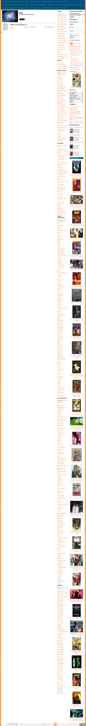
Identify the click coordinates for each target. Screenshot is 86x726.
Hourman (59, 481)
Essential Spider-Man (62, 272)
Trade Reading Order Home (72, 724)
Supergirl (59, 556)
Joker (58, 490)
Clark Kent (59, 432)
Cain (58, 427)
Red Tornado (60, 530)
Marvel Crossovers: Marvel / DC (61, 102)
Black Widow (60, 239)
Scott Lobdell (60, 681)
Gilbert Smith (78, 137)
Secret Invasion (60, 131)
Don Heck (59, 607)
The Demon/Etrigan (61, 567)
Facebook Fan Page (38, 724)
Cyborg (59, 438)
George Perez (60, 621)
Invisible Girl (60, 299)
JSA (58, 493)
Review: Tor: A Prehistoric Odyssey (73, 108)
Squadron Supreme (61, 359)
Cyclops (59, 257)
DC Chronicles (60, 174)
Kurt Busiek (60, 654)
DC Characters (74, 55)
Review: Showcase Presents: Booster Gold (76, 652)
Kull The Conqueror (61, 308)
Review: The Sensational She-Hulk (76, 670)
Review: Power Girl (76, 586)
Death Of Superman (61, 188)
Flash (58, 456)
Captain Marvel (60, 253)
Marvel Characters (75, 51)
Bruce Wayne (60, 425)
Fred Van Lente (60, 614)
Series (81, 51)
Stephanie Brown (61, 553)
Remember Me (74, 35)
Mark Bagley (60, 658)
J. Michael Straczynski (62, 631)
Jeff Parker (59, 635)
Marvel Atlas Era (61, 19)
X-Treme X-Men (61, 396)
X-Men (58, 385)
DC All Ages (60, 167)
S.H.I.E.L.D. (60, 346)
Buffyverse (59, 51)
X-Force (59, 382)
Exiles (58, 278)
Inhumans (59, 295)
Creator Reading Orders (8, 1)
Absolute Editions (61, 149)
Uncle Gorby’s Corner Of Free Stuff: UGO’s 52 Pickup (76, 634)
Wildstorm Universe (62, 42)
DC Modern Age (61, 38)
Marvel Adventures (61, 86)
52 (57, 147)
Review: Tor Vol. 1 (76, 462)
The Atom (59, 565)
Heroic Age (59, 81)
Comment (11, 28)
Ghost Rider (60, 285)
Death (58, 442)
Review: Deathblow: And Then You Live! (76, 706)
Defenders (59, 262)
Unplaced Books (61, 58)
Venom (58, 371)
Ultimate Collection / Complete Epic (62, 138)
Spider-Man (60, 355)
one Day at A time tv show (75, 106)
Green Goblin (60, 287)
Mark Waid (59, 661)
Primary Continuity (62, 15)
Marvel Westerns (61, 129)
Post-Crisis (65, 31)
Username (71, 27)
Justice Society (60, 497)
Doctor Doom (60, 264)
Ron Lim (59, 674)
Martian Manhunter (61, 513)
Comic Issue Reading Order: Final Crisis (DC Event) (76, 600)
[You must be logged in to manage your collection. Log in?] (9, 25)
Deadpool (59, 260)
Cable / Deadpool (61, 248)
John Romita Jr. (60, 649)
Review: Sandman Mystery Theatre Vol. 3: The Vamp (76, 256)
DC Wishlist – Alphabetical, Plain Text (11, 4)
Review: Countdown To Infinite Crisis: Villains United (76, 395)
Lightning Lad (60, 508)
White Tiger (60, 376)
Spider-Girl (59, 353)
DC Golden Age (61, 33)
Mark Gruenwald (61, 659)
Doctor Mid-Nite (61, 447)
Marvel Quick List (62, 28)
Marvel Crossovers (61, 100)
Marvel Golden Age (62, 17)
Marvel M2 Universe (62, 112)
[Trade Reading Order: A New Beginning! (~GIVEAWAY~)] (76, 86)
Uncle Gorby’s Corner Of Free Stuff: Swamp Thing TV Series (76, 357)
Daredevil (59, 258)
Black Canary (60, 418)
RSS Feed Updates (77, 43)
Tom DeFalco (60, 689)
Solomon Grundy (61, 546)
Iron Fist (59, 301)
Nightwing (59, 518)
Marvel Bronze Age (62, 22)
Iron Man (59, 302)
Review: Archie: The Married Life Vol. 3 (76, 497)
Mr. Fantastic (60, 322)
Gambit (59, 283)
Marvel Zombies (61, 315)
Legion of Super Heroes (62, 504)
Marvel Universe (61, 14)
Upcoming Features (35, 8)
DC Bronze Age (61, 36)
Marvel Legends (61, 110)
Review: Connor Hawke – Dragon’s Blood (76, 338)
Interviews (81, 62)
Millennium (60, 208)
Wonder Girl (60, 579)
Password (71, 31)
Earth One (59, 191)
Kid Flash (59, 499)
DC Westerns (60, 186)
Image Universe (60, 45)
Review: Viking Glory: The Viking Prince (76, 320)
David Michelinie (61, 605)
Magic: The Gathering (62, 66)
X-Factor (59, 380)
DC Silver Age (61, 35)
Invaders (59, 297)
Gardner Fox (60, 615)
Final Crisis (59, 195)
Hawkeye (59, 288)
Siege (58, 132)
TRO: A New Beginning (76, 87)
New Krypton (60, 210)
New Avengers (60, 327)
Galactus (59, 281)
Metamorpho (60, 516)
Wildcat (59, 578)
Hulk (58, 292)
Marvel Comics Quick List (54, 4)
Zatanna (59, 583)
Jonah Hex (59, 492)
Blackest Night (60, 155)
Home (27, 4)
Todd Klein (59, 688)
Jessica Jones (60, 304)
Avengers (59, 232)
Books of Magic (61, 157)
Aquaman (59, 411)
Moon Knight (60, 320)
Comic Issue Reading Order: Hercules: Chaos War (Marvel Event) (76, 207)
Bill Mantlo (60, 594)
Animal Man (60, 409)
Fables (58, 52)
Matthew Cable (60, 515)
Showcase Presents (61, 214)
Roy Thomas (60, 677)
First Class (59, 79)
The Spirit (59, 574)
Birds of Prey (60, 416)
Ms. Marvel (59, 323)
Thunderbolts (60, 369)
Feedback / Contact (58, 8)
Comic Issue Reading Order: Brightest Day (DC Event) (76, 479)
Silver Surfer (60, 352)
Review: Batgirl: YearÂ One (76, 445)
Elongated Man (60, 452)
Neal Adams (60, 667)
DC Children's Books (62, 173)
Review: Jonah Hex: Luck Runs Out (76, 551)
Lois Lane (59, 509)
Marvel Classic (60, 93)
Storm (58, 360)
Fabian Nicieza (60, 610)
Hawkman (59, 478)
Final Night (59, 196)
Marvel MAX (60, 115)
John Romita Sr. (60, 651)
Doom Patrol (60, 449)
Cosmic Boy (60, 437)
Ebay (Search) (27, 27)
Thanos (59, 364)
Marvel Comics (73, 50)
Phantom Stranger (61, 523)
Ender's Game (60, 63)
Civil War (59, 76)
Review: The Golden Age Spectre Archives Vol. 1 (76, 175)
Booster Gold (60, 423)
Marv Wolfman (60, 663)
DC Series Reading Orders (48, 1)
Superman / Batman (61, 560)
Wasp (58, 374)
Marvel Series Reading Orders (68, 4)
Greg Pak (59, 626)
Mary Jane (59, 316)
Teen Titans (60, 563)
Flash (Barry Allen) (61, 458)
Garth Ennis (60, 617)
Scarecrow (59, 544)
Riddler (59, 534)
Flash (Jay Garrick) (61, 460)
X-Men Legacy (60, 392)
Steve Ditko (60, 684)
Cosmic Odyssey (61, 159)
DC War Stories (60, 184)
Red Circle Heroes (61, 212)
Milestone (59, 206)
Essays (76, 60)
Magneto (59, 311)
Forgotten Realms (61, 64)
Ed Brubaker (60, 608)
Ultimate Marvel (61, 26)
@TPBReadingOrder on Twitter (26, 724)
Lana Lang (59, 502)
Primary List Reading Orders (9, 8)
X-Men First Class (61, 389)
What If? (59, 141)
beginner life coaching (74, 117)
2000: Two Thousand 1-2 (19, 25)
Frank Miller (60, 612)
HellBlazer (59, 479)
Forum (23, 4)
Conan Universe (61, 47)
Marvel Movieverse (61, 117)
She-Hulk (59, 350)
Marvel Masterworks (62, 113)
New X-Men (60, 330)
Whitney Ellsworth (61, 693)
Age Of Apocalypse (61, 74)
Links (66, 8)
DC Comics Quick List (35, 1)
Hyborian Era (60, 85)
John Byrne (59, 645)
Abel (58, 404)
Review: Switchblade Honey (76, 618)
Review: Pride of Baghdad (77, 286)
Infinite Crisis (60, 203)
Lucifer (59, 511)
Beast (58, 234)
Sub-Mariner (60, 362)
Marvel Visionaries (61, 127)
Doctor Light (60, 445)
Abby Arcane (60, 402)
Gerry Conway (60, 623)
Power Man (59, 336)
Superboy (59, 555)
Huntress (59, 483)
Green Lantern (60, 463)
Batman (59, 414)
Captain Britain (60, 251)
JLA (58, 486)
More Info (11, 27)
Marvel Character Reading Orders (38, 4)
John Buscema (60, 644)
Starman (59, 549)
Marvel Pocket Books (62, 120)
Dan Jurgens (60, 603)
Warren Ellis (60, 691)
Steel (58, 551)
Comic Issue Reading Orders (75, 64)
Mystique (59, 325)
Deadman (59, 440)
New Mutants (60, 329)
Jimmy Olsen (60, 485)
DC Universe (60, 29)
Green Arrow (60, 461)
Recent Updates (20, 8)
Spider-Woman (60, 357)
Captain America (61, 250)
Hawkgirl (59, 476)
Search (27, 8)
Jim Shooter (60, 640)
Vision (58, 373)
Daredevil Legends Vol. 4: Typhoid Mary (75, 114)
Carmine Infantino (61, 598)
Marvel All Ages (61, 88)
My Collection (80, 4)
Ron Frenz (59, 672)
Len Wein (59, 656)
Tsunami (59, 136)
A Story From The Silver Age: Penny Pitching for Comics (76, 515)
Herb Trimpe (60, 628)
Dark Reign (59, 78)
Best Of (59, 154)
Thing (58, 366)
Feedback (71, 69)
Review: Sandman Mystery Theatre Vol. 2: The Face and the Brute (76, 376)
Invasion (59, 205)
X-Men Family (60, 387)
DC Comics (72, 53)
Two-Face (59, 576)
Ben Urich (59, 235)
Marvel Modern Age (62, 24)
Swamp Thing (60, 562)
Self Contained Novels (62, 68)
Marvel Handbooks (61, 106)
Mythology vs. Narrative (76, 269)
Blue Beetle (60, 421)
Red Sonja (59, 341)
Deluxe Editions (61, 189)
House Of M (60, 83)
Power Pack (59, 338)
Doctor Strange (60, 267)
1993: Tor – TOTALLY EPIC (75, 121)
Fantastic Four (60, 279)
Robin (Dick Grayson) (62, 537)
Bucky (58, 243)
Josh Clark (77, 152)
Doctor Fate (60, 444)
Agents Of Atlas (60, 221)
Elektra (59, 271)
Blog (70, 57)
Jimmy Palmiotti (61, 638)
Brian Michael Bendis (62, 596)
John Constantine (61, 488)
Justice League (60, 495)
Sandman (59, 539)
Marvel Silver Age (62, 21)
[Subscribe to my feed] (71, 45)
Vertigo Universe (61, 40)
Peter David (60, 670)
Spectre (59, 548)
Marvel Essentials (61, 105)
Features (76, 62)
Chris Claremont (61, 600)
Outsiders (59, 520)
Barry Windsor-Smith (62, 593)
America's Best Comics (62, 54)
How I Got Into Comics (76, 238)
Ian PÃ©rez (77, 129)
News (72, 62)
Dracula (59, 269)
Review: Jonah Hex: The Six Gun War (76, 533)
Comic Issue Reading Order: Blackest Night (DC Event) (76, 719)
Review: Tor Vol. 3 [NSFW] (77, 122)
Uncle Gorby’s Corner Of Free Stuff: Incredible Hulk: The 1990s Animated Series (76, 428)
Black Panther (60, 237)
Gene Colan (60, 619)
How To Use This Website (47, 8)
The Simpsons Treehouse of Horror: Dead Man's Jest (75, 134)
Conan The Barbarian (62, 255)
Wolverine (59, 378)
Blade (58, 241)
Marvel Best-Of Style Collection (62, 91)
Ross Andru (59, 675)
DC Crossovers (60, 179)
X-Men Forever (60, 390)
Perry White (60, 522)
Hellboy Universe (61, 49)
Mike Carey (60, 665)
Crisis (58, 161)
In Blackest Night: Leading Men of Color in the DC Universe (76, 569)
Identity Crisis (60, 201)
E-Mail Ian (77, 69)
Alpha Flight (60, 225)
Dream (58, 451)
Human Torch (60, 294)
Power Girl (59, 527)
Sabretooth (59, 348)
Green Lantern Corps (62, 474)
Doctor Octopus (60, 265)
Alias (58, 223)
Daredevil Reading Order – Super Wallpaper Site (75, 112)
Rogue (58, 343)
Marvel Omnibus (61, 119)
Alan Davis (59, 589)
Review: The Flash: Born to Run (76, 688)
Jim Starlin (59, 642)
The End (59, 134)
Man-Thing (59, 313)
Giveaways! (72, 71)
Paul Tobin (59, 668)
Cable (58, 246)
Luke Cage (59, 309)
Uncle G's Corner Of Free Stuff (76, 65)
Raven (58, 529)
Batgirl (58, 412)
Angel (58, 227)
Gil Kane (59, 624)
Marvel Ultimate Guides (62, 125)
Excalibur (59, 276)
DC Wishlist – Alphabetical (61, 1)
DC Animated (60, 169)
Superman (59, 558)
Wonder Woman (60, 581)
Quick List (80, 50)
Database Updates (75, 58)
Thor (58, 367)
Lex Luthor (59, 506)
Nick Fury (59, 332)
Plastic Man (60, 525)
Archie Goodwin (61, 591)
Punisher (59, 339)
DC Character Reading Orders (21, 1)
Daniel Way (60, 601)
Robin (58, 536)
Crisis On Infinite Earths (62, 162)
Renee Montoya (61, 532)
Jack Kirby (59, 633)
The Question (60, 572)
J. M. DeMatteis (60, 630)
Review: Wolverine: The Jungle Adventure (76, 413)
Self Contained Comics (62, 56)
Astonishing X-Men (61, 230)
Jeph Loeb (59, 637)
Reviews (72, 60)
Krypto (58, 501)
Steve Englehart (60, 686)
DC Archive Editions (62, 171)
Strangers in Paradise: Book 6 (76, 127)
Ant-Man (59, 228)
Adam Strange (60, 405)
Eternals (59, 274)
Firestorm (59, 454)
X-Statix (59, 394)
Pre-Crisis (60, 31)
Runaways (59, 345)
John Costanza (60, 647)
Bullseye (59, 244)
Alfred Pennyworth (61, 407)
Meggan (59, 318)
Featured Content (74, 158)
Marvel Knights (60, 108)
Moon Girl (71, 150)
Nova (58, 334)
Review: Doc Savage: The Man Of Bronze (76, 225)
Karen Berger (60, 652)
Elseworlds (59, 193)
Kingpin (59, 306)
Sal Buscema (60, 679)
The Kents (59, 570)
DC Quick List (61, 43)
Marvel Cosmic (60, 98)
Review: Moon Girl (76, 192)
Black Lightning (61, 419)
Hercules (59, 290)
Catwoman (59, 430)
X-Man (58, 383)
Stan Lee (59, 682)
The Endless (60, 569)
